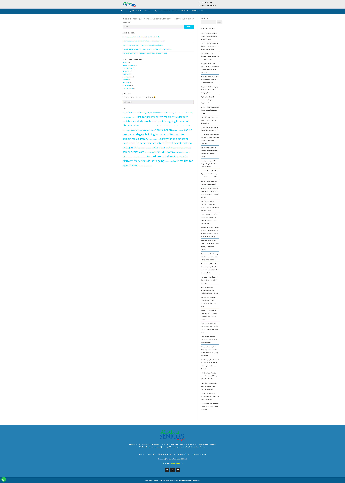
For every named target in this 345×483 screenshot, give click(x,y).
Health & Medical (128, 88)
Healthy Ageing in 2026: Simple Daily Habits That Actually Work (141, 37)
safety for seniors (170, 138)
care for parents (146, 116)
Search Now (204, 18)
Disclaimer (161, 459)
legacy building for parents (153, 134)
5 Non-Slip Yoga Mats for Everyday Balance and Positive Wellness (209, 386)
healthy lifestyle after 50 (148, 130)
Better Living (126, 85)
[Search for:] (153, 27)
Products (148, 11)
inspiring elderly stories (177, 130)
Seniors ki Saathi (163, 152)
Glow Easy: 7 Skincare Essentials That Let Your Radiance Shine (209, 339)
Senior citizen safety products (182, 148)
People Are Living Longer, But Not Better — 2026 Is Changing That (209, 90)
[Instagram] (172, 470)
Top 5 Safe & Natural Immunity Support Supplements (207, 100)
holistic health (163, 129)
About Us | (169, 459)
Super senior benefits (133, 157)
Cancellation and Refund (182, 454)
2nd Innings (126, 82)
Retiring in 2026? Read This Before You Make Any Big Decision (210, 110)
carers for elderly (166, 116)
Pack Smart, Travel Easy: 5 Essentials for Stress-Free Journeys (209, 280)
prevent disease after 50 (154, 139)
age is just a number (152, 113)
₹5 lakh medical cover (145, 166)
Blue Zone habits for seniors (129, 117)
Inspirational (126, 74)
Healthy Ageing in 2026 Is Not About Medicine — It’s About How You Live (144, 41)
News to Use (173, 11)
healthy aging (139, 130)
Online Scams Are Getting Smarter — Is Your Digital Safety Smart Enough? (209, 257)
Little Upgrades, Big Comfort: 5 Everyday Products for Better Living (209, 290)
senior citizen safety (162, 147)
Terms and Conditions (199, 454)
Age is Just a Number (161, 11)
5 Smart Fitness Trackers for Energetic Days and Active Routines (210, 406)
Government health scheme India (177, 126)
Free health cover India (161, 126)
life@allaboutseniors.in (176, 463)
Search (219, 22)
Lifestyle (125, 62)
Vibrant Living (169, 161)
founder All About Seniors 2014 (147, 126)
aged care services (133, 112)
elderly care (142, 121)
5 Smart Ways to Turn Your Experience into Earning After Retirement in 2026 (209, 174)
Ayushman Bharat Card (179, 113)
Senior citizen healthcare (144, 148)
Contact (141, 454)
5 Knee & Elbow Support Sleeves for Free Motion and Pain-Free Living (210, 396)
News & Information (129, 65)
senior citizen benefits (162, 143)
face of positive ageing (162, 121)
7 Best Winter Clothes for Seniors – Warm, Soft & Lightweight (209, 120)
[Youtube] (178, 470)
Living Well (130, 11)
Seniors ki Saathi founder (179, 152)
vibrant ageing (155, 161)
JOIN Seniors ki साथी (197, 11)
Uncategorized (127, 77)
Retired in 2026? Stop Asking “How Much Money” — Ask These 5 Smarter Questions (147, 49)
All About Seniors (166, 113)
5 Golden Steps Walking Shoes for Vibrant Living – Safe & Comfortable (209, 376)
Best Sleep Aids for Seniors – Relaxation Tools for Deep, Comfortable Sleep (145, 53)
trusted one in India (159, 156)
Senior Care (139, 11)
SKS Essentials (185, 11)
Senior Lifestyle (149, 152)
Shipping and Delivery (165, 454)
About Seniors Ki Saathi (179, 459)
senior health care (133, 152)
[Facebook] (167, 470)
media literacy (140, 138)
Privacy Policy (151, 454)
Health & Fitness (127, 68)
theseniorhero (143, 157)
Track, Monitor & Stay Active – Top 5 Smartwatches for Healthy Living (143, 45)
